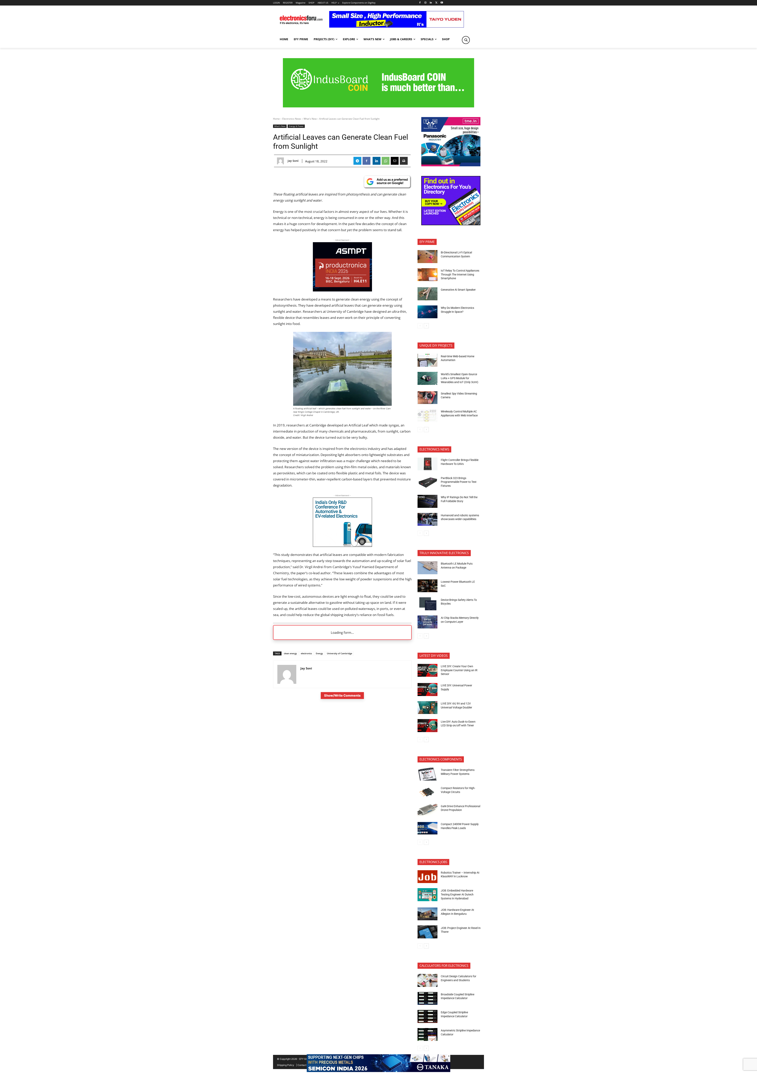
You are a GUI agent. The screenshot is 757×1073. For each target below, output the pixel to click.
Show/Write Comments (342, 695)
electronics (306, 653)
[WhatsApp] (386, 161)
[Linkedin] (431, 3)
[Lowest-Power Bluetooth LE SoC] (427, 585)
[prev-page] (420, 325)
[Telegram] (357, 161)
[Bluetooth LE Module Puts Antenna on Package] (427, 567)
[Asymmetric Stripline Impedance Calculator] (427, 1034)
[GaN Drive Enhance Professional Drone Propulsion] (427, 810)
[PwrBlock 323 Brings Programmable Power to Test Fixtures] (427, 482)
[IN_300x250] (450, 165)
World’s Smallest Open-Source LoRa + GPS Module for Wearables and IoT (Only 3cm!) (459, 378)
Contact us (303, 1065)
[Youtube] (442, 3)
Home (276, 118)
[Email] (395, 161)
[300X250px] (342, 290)
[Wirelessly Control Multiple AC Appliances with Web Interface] (427, 415)
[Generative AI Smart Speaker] (427, 293)
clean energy (290, 653)
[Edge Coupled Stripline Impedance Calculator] (427, 1016)
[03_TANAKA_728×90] (378, 1071)
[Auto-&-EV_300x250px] (342, 545)
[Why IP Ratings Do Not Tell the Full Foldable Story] (427, 501)
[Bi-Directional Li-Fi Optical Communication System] (427, 256)
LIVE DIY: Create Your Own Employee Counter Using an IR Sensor (459, 670)
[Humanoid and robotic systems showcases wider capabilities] (427, 519)
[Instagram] (425, 3)
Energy (319, 653)
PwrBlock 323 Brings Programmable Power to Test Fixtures (458, 481)
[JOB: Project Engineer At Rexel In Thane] (427, 931)
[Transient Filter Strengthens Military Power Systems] (427, 774)
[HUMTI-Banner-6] (378, 106)
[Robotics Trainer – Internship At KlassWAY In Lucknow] (427, 876)
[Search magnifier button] (466, 40)
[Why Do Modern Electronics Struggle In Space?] (427, 311)
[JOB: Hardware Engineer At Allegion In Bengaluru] (427, 913)
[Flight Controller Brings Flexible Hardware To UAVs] (427, 464)
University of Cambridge (339, 653)
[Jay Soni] (281, 160)
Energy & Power (296, 126)
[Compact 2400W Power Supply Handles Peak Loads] (427, 828)
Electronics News (291, 118)
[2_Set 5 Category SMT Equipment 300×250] (450, 224)
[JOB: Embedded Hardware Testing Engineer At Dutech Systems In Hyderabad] (427, 894)
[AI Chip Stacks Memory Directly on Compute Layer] (427, 621)
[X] (436, 3)
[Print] (404, 161)
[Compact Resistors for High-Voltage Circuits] (427, 792)
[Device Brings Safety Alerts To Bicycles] (427, 603)
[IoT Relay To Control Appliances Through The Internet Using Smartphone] (427, 274)
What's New (310, 118)
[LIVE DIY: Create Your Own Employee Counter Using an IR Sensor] (427, 670)
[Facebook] (420, 3)
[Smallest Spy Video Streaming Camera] (427, 397)
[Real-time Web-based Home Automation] (427, 360)
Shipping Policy (285, 1065)
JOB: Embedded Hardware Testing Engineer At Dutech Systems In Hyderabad (457, 894)
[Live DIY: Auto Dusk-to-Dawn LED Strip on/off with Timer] (427, 725)
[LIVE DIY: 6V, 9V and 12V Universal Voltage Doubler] (427, 707)
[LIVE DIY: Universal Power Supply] (427, 689)
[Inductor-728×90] (396, 26)
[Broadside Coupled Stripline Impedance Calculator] (427, 998)
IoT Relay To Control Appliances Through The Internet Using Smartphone (460, 274)
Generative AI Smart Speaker (458, 289)
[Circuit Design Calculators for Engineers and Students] (427, 980)
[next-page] (426, 325)
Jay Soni (293, 161)
